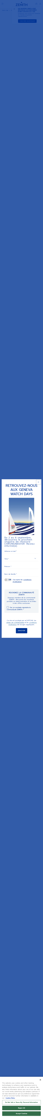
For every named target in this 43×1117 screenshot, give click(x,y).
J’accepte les (22, 581)
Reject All (21, 1108)
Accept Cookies (21, 1114)
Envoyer (21, 630)
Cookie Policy (10, 1098)
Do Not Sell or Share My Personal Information (21, 1102)
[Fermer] (38, 482)
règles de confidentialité (15, 622)
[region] (21, 1097)
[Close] (40, 1079)
